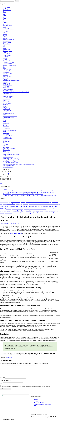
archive (5, 35)
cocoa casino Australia (8, 62)
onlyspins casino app (19, 209)
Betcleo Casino (7, 42)
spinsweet (3, 211)
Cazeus (5, 59)
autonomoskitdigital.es (8, 39)
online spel (14, 209)
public (4, 121)
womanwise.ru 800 (8, 157)
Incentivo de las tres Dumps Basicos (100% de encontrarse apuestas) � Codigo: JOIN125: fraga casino (28, 192)
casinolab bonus (29, 202)
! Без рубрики (6, 7)
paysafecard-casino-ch (8, 117)
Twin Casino (6, 151)
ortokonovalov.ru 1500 (8, 113)
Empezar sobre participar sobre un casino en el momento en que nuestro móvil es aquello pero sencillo (28, 190)
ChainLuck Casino (7, 61)
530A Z (5, 22)
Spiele (4, 140)
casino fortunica (14, 202)
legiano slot (49, 206)
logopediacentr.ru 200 (8, 96)
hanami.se (5, 82)
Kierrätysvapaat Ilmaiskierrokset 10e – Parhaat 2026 (16, 92)
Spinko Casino (6, 141)
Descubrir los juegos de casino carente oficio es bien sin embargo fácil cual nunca (23, 194)
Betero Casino (6, 44)
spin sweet (50, 209)
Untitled (5, 189)
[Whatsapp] (17, 408)
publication (6, 123)
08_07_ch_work (7, 10)
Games (5, 79)
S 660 (4, 131)
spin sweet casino (13, 211)
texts (4, 145)
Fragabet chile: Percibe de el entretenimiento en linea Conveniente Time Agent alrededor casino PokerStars (29, 195)
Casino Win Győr (7, 53)
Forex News (6, 72)
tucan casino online (8, 213)
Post (4, 118)
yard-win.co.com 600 (8, 165)
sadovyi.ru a (6, 133)
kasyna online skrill (22, 206)
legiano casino (35, 206)
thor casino (42, 211)
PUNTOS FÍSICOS (39, 402)
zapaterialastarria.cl (7, 167)
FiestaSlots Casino (7, 70)
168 (4, 14)
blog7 (4, 48)
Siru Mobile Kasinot (8, 135)
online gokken (8, 209)
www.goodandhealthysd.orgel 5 (11, 159)
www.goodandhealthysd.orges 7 (11, 161)
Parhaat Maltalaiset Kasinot (10, 116)
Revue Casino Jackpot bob (9, 130)
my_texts (5, 104)
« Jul (1, 183)
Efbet (4, 68)
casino (4, 52)
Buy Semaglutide (7, 51)
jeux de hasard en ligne (11, 206)
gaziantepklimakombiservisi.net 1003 (12, 80)
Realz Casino (6, 128)
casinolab (18, 202)
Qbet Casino (6, 126)
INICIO (36, 400)
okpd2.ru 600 (6, 109)
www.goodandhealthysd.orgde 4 (11, 158)
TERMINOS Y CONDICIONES (42, 404)
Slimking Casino (7, 137)
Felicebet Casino (7, 69)
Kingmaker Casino (7, 93)
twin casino (16, 213)
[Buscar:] (7, 0)
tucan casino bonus (52, 211)
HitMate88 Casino (7, 85)
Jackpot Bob (6, 87)
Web (1, 383)
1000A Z (5, 12)
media (4, 100)
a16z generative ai (7, 25)
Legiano (5, 94)
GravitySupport (4, 223)
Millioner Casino (7, 102)
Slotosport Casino (7, 138)
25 (3, 17)
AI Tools (5, 31)
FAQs (35, 405)
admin (4, 27)
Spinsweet (5, 144)
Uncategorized (6, 152)
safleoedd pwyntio (37, 209)
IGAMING (6, 86)
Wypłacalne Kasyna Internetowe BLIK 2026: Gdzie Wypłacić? (18, 164)
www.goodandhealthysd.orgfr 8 (11, 162)
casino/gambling (7, 55)
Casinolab (5, 56)
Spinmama (5, 143)
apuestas (5, 34)
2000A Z (5, 15)
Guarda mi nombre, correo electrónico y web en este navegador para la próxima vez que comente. (26, 386)
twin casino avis (37, 213)
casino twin (11, 204)
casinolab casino (43, 202)
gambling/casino (7, 76)
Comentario (3, 375)
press (4, 120)
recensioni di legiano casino (29, 209)
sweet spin (35, 211)
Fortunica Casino (7, 73)
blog (4, 45)
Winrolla (5, 155)
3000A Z (5, 18)
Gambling (5, 75)
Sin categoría (6, 134)
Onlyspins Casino (7, 110)
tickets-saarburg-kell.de (9, 148)
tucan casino (46, 211)
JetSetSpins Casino (7, 90)
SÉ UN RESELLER (39, 407)
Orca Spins (6, 111)
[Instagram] (8, 408)
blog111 (5, 46)
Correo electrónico (5, 380)
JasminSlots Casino (8, 89)
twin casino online (49, 213)
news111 (5, 107)
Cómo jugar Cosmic (8, 63)
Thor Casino (6, 147)
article (4, 36)
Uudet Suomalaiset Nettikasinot (11, 154)
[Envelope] (12, 408)
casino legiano (48, 202)
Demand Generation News (9, 65)
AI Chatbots (6, 28)
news (4, 106)
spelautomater (43, 209)
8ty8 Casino (6, 24)
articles (5, 38)
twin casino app (25, 213)
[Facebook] (4, 408)
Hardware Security (7, 83)
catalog (5, 58)
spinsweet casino (26, 211)
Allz (4, 32)
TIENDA (36, 401)
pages (4, 114)
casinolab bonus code (36, 202)
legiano (30, 206)
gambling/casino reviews (9, 77)
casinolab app (23, 202)
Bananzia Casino (7, 41)
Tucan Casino (6, 150)
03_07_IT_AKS (7, 8)
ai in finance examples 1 (9, 29)
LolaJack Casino (7, 97)
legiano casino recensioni (42, 206)
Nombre (2, 377)
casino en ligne (5, 202)
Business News (7, 49)
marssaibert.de (6, 99)
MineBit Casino (7, 103)
